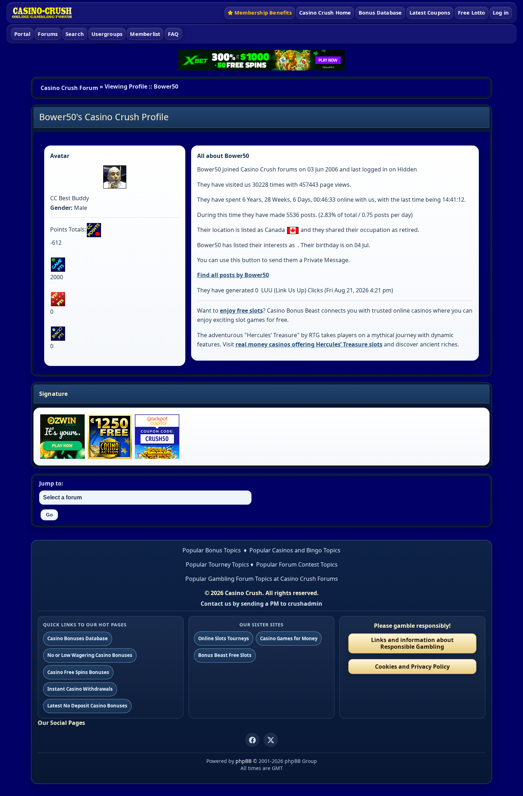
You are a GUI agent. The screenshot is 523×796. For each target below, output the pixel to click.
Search (74, 33)
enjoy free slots (241, 310)
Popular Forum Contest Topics (297, 564)
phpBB (244, 761)
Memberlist (145, 33)
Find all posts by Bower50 (233, 275)
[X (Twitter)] (271, 740)
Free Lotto (471, 12)
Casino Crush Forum (69, 88)
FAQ (173, 33)
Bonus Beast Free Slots (225, 655)
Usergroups (106, 33)
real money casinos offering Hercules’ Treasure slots (309, 344)
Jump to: (51, 483)
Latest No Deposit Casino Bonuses (87, 705)
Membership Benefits (263, 12)
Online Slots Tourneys (223, 638)
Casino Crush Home (325, 12)
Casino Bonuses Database (77, 638)
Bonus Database (380, 12)
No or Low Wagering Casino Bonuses (89, 655)
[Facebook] (252, 740)
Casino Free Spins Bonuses (78, 672)
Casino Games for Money (288, 638)
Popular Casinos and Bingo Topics (294, 550)
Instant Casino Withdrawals (80, 689)
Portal (22, 33)
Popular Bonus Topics (212, 550)
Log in (501, 12)
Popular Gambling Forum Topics (228, 579)
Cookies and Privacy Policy (412, 666)
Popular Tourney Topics (217, 564)
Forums (48, 33)
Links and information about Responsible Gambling (412, 643)
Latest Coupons (430, 12)
